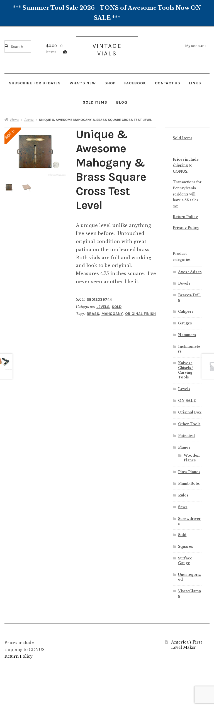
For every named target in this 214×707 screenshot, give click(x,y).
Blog (121, 102)
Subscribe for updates (35, 83)
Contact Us (167, 83)
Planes (184, 447)
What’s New (83, 83)
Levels (29, 120)
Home (14, 120)
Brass (93, 313)
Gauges (185, 323)
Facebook (135, 83)
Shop (110, 83)
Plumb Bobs (189, 483)
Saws (182, 507)
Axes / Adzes (189, 272)
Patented (186, 436)
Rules (183, 495)
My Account (195, 45)
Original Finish (140, 313)
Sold (116, 306)
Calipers (185, 311)
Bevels (184, 283)
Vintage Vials (107, 49)
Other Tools (189, 424)
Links (195, 83)
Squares (185, 546)
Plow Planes (189, 472)
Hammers (187, 335)
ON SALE (187, 400)
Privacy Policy (186, 228)
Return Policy (185, 217)
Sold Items (95, 102)
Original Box (189, 412)
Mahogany (112, 313)
